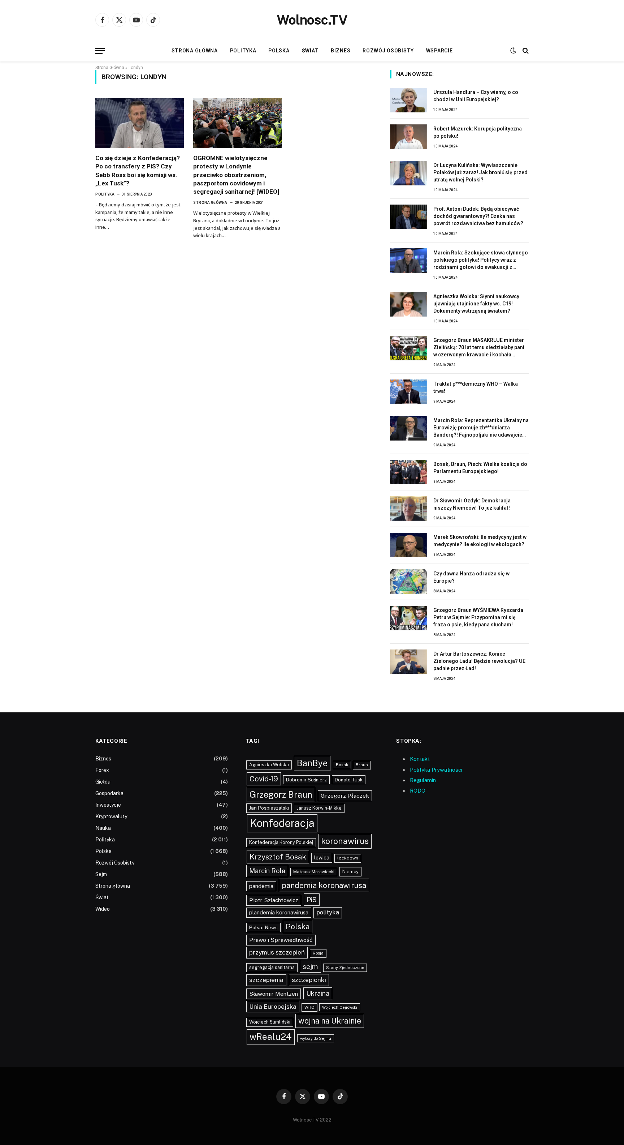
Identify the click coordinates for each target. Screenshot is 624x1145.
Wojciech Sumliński (269, 1022)
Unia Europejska (272, 1006)
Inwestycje (108, 805)
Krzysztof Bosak (278, 856)
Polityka (243, 50)
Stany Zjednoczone (345, 967)
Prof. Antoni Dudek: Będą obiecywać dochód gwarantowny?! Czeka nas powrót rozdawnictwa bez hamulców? (478, 216)
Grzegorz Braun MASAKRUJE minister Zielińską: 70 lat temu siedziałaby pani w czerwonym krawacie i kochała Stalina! (478, 347)
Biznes (340, 50)
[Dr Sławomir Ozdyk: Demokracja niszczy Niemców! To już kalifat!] (408, 508)
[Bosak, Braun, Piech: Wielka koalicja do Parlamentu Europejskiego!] (408, 472)
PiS (312, 900)
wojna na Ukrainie (329, 1020)
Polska (278, 50)
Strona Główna (109, 67)
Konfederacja (282, 823)
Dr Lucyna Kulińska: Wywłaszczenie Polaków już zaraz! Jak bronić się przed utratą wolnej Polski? (480, 172)
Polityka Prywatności (436, 770)
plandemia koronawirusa (278, 912)
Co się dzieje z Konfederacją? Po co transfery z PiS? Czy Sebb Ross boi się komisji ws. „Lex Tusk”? (137, 170)
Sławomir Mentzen (273, 993)
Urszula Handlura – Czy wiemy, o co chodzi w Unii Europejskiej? (475, 95)
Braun (362, 764)
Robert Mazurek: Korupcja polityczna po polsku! (477, 132)
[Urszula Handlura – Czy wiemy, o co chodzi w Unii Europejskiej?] (408, 100)
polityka (327, 912)
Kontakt (420, 759)
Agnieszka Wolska (269, 764)
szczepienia (266, 979)
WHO (309, 1007)
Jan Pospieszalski (269, 808)
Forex (102, 770)
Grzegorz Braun (281, 794)
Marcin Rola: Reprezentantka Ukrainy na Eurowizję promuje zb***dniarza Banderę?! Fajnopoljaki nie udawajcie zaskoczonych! (481, 427)
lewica (321, 858)
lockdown (347, 858)
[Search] (525, 51)
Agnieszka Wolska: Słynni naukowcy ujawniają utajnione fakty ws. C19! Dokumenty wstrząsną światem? (476, 303)
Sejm (101, 874)
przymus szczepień (277, 952)
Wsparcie (439, 50)
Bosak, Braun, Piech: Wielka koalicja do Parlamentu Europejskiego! (480, 467)
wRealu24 (271, 1037)
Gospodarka (109, 793)
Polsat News (263, 927)
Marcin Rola (267, 871)
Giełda (102, 782)
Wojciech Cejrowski (339, 1007)
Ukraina (317, 993)
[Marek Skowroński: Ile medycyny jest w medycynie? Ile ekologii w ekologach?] (408, 545)
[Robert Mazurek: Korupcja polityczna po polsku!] (408, 136)
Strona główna (195, 50)
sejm (310, 966)
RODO (417, 791)
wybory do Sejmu (315, 1038)
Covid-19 (264, 779)
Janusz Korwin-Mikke (319, 808)
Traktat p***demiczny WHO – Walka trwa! (475, 387)
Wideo (102, 909)
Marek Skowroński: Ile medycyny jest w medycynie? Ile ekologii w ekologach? (479, 540)
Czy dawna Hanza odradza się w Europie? (471, 577)
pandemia (261, 886)
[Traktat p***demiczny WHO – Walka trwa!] (408, 391)
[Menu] (100, 51)
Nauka (103, 828)
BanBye (312, 763)
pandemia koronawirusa (324, 885)
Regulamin (423, 780)
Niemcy (350, 871)
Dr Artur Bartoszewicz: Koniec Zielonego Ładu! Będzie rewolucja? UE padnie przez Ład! (479, 661)
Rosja (318, 953)
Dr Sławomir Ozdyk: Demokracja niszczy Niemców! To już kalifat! (472, 504)
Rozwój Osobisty (388, 50)
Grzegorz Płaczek (345, 795)
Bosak (342, 765)
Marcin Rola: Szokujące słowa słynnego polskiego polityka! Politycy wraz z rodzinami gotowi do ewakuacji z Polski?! (480, 260)
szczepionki (309, 979)
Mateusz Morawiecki (313, 871)
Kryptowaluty (111, 816)
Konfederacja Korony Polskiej (281, 842)
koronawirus (345, 841)
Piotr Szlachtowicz (273, 900)
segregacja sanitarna (272, 967)
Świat (310, 50)
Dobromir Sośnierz (306, 779)
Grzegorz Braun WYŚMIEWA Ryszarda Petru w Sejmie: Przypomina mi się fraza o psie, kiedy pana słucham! (478, 617)
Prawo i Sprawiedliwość (281, 939)
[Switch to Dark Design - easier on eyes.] (513, 50)
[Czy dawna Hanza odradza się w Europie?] (408, 581)
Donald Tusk (349, 779)
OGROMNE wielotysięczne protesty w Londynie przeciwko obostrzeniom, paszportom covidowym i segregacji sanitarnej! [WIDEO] (236, 174)
